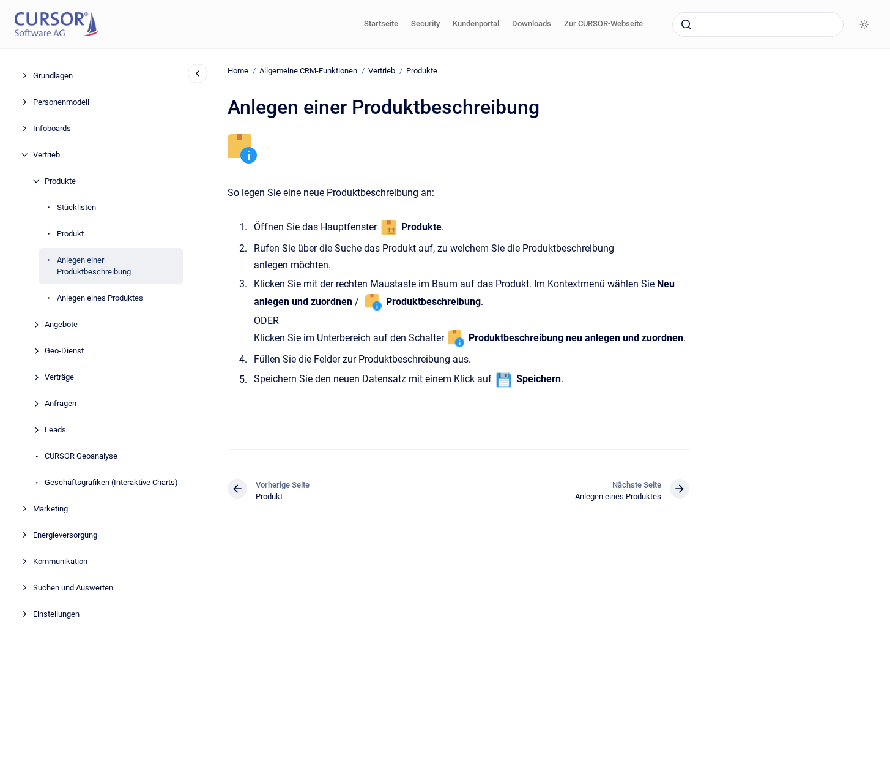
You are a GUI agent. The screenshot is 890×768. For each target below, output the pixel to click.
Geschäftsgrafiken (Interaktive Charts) (111, 482)
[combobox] (758, 24)
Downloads (531, 23)
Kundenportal (476, 23)
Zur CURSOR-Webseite (603, 23)
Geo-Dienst (64, 350)
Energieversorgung (65, 535)
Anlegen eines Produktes (100, 298)
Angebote (61, 324)
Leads (55, 429)
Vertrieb (46, 154)
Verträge (59, 377)
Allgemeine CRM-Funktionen (308, 70)
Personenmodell (61, 102)
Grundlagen (53, 75)
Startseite (381, 23)
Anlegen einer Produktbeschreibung (94, 266)
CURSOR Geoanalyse (81, 456)
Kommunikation (60, 561)
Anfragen (60, 403)
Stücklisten (76, 207)
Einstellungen (56, 614)
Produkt (70, 233)
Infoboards (52, 128)
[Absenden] (686, 24)
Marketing (50, 508)
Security (425, 23)
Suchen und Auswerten (73, 587)
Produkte (60, 181)
